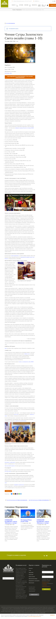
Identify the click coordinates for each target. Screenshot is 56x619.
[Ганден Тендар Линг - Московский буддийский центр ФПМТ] (4, 3)
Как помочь (43, 5)
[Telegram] (21, 494)
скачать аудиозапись (15, 255)
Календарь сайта (8, 73)
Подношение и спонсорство (34, 580)
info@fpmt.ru (36, 1)
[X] (15, 494)
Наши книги (39, 5)
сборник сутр (26, 353)
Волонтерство (31, 582)
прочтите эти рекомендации (20, 420)
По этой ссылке (8, 471)
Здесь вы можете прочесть (10, 465)
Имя (43, 569)
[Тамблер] (44, 555)
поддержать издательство (19, 484)
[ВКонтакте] (11, 494)
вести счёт (16, 414)
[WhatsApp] (19, 494)
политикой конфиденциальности (34, 616)
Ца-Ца (30, 5)
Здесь (6, 348)
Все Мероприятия (10, 23)
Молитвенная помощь (33, 578)
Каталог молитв (32, 576)
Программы (31, 572)
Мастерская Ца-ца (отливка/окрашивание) (17, 500)
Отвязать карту (34, 594)
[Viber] (17, 494)
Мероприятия (19, 9)
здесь (6, 482)
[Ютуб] (54, 1)
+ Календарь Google (35, 23)
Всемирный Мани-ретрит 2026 (26, 520)
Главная (14, 9)
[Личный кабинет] (47, 5)
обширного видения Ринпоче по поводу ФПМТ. (24, 128)
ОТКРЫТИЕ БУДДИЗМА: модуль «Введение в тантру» (11, 521)
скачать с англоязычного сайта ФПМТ (26, 361)
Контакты (31, 568)
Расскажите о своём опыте (10, 462)
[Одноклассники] (13, 494)
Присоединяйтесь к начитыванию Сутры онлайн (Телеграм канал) (20, 77)
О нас (17, 5)
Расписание (31, 574)
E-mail (43, 574)
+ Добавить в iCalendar (46, 23)
